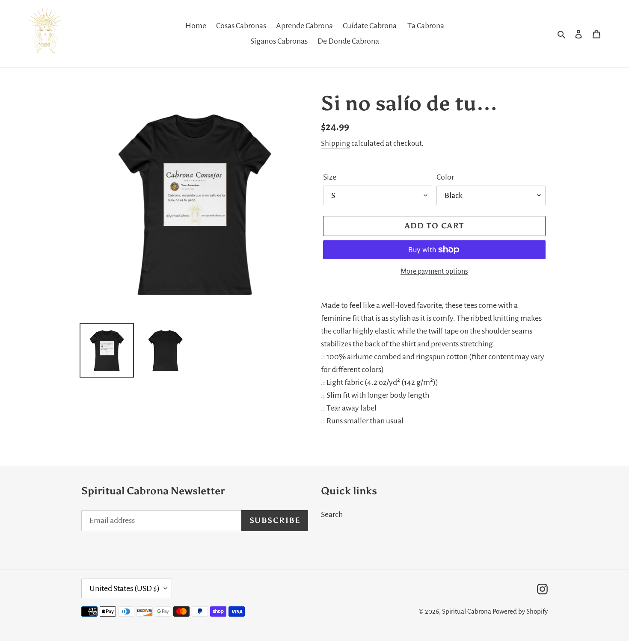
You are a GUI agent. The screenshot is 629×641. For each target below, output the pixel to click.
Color (445, 177)
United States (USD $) (124, 588)
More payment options (434, 271)
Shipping (335, 143)
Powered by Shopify (520, 611)
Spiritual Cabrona (466, 611)
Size (329, 177)
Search (332, 514)
